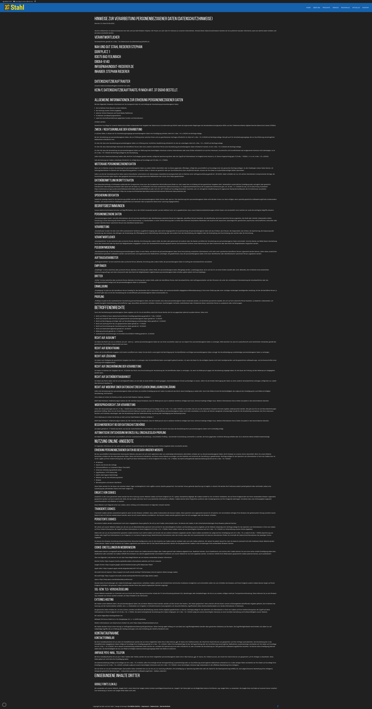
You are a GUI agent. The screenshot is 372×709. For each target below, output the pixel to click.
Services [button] (336, 8)
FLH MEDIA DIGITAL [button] (134, 706)
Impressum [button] (145, 706)
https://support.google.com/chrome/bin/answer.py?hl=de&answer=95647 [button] (129, 565)
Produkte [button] (326, 8)
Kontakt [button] (365, 8)
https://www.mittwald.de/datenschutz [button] (146, 623)
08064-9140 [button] (8, 1)
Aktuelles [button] (356, 8)
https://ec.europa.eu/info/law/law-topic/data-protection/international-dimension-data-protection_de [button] (152, 191)
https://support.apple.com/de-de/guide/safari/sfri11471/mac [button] (123, 568)
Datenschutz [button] (154, 706)
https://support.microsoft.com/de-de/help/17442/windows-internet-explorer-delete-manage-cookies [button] (145, 572)
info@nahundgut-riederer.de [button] (118, 401)
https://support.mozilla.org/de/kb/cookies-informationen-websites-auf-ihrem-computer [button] (133, 561)
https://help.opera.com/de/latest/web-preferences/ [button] (116, 579)
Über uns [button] (316, 8)
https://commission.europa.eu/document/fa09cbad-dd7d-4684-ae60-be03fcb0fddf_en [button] (122, 189)
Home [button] (308, 8)
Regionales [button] (345, 8)
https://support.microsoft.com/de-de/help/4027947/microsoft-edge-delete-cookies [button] (131, 576)
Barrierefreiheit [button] (165, 706)
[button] (35, 1)
